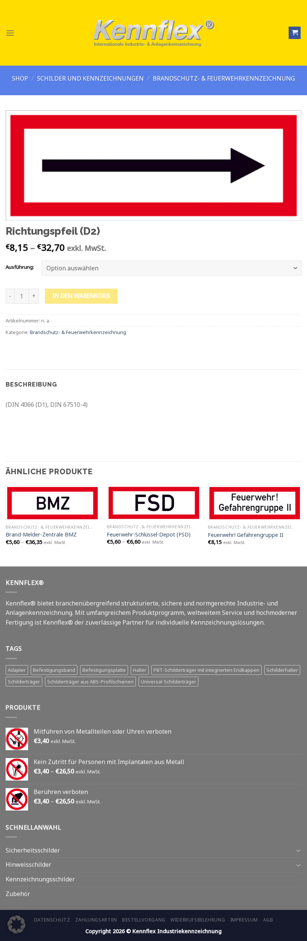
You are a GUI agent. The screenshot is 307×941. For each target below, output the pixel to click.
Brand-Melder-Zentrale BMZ (41, 534)
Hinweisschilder (28, 864)
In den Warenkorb (81, 296)
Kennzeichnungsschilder (40, 879)
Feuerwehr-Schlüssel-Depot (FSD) (149, 534)
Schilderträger (24, 681)
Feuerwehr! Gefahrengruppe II (245, 535)
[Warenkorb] (295, 33)
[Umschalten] (298, 850)
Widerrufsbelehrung (197, 920)
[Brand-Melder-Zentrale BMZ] (52, 503)
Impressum (244, 920)
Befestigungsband (54, 670)
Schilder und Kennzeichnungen (90, 78)
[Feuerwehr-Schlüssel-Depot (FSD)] (153, 502)
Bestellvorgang (143, 920)
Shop (20, 78)
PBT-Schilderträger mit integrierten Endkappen (206, 670)
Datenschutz (52, 920)
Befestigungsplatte (104, 670)
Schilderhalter (282, 670)
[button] (16, 924)
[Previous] (6, 525)
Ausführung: (20, 267)
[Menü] (10, 33)
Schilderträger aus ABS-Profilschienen (90, 681)
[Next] (301, 525)
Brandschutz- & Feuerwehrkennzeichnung (224, 78)
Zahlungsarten (96, 920)
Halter (139, 670)
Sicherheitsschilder (33, 850)
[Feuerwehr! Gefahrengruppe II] (254, 503)
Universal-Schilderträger (168, 681)
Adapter (17, 670)
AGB (268, 920)
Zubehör (18, 894)
